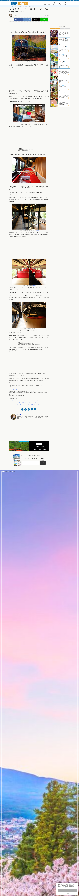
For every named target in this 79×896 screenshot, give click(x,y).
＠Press (31, 61)
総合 (65, 28)
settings (67, 893)
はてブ (25, 19)
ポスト (36, 19)
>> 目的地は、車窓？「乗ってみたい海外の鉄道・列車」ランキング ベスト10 (26, 404)
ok (67, 890)
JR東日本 (32, 183)
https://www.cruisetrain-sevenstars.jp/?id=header (25, 149)
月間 (55, 28)
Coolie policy (66, 887)
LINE (44, 19)
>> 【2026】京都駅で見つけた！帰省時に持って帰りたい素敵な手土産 (25, 400)
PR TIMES (15, 389)
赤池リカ (16, 15)
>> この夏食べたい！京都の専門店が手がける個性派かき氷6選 (23, 402)
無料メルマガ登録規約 (40, 460)
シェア (17, 19)
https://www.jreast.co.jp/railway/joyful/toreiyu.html (25, 343)
